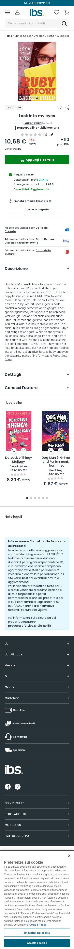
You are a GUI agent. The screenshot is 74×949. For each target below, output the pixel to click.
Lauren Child (33, 123)
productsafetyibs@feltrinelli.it (29, 626)
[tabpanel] (37, 71)
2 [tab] (31, 498)
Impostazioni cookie (37, 933)
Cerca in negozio (37, 209)
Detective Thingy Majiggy (18, 460)
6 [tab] (47, 498)
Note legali (13, 516)
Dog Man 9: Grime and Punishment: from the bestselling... (56, 462)
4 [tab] (39, 498)
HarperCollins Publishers (35, 128)
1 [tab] (37, 98)
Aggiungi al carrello (39, 160)
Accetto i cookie (37, 943)
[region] (37, 899)
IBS (19, 148)
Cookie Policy (37, 924)
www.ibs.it (21, 578)
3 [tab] (35, 498)
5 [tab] (43, 498)
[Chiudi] (69, 855)
